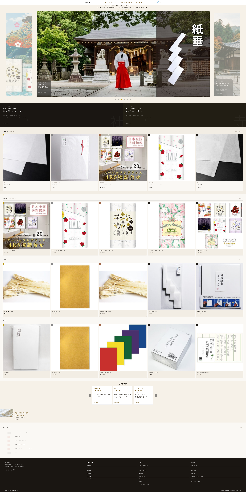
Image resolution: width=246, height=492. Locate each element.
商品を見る (96, 402)
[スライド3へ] (121, 99)
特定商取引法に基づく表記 (197, 476)
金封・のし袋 (142, 476)
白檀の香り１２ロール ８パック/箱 (122, 388)
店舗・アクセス (90, 473)
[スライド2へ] (119, 99)
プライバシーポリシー (196, 481)
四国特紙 (141, 473)
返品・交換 (193, 473)
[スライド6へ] (130, 99)
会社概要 (89, 476)
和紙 (140, 478)
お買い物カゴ (124, 2)
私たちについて (90, 467)
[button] (160, 2)
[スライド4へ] (124, 99)
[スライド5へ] (127, 99)
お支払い (193, 467)
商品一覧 (110, 2)
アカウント (116, 2)
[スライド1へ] (116, 99)
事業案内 (89, 470)
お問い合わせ (90, 478)
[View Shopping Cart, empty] (157, 2)
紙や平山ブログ (139, 2)
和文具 (140, 481)
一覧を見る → (241, 198)
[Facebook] (11, 470)
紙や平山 (89, 465)
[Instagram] (6, 470)
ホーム (104, 2)
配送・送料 (193, 470)
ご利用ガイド (131, 2)
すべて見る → (241, 427)
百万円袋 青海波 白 (139, 388)
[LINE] (14, 470)
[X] (9, 470)
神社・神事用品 (142, 467)
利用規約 (193, 478)
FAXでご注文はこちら (144, 484)
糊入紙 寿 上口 (97, 388)
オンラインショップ (143, 465)
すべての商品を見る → (239, 131)
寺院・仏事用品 (142, 470)
